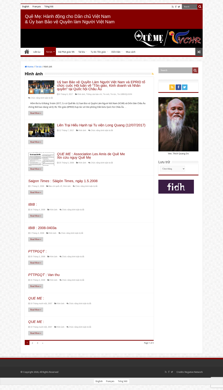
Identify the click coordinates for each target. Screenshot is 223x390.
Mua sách (130, 52)
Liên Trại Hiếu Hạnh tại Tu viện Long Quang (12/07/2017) (101, 125)
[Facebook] (176, 7)
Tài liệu (81, 52)
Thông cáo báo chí (94, 94)
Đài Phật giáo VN (66, 52)
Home (30, 66)
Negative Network (194, 372)
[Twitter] (179, 7)
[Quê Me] (112, 38)
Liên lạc (37, 52)
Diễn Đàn (116, 52)
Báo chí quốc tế (55, 186)
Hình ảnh (81, 94)
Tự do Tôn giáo (98, 52)
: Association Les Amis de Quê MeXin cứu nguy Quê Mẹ (91, 155)
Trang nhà (26, 51)
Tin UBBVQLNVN (124, 94)
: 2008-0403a (42, 228)
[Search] (200, 6)
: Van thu (44, 275)
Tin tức (49, 52)
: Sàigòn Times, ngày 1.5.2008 (63, 181)
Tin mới (106, 94)
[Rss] (172, 7)
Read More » (35, 113)
